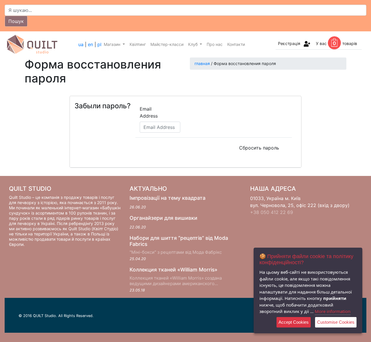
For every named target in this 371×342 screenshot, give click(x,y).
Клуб (193, 44)
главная (202, 63)
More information (332, 311)
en (90, 44)
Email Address (149, 112)
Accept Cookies (294, 322)
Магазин (112, 44)
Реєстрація (289, 43)
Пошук (16, 21)
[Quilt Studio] (41, 44)
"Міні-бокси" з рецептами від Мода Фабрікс (176, 252)
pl (99, 44)
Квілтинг (138, 44)
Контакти (236, 44)
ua (80, 44)
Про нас (215, 44)
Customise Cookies (335, 322)
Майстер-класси (166, 44)
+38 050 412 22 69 (271, 212)
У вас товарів (336, 43)
